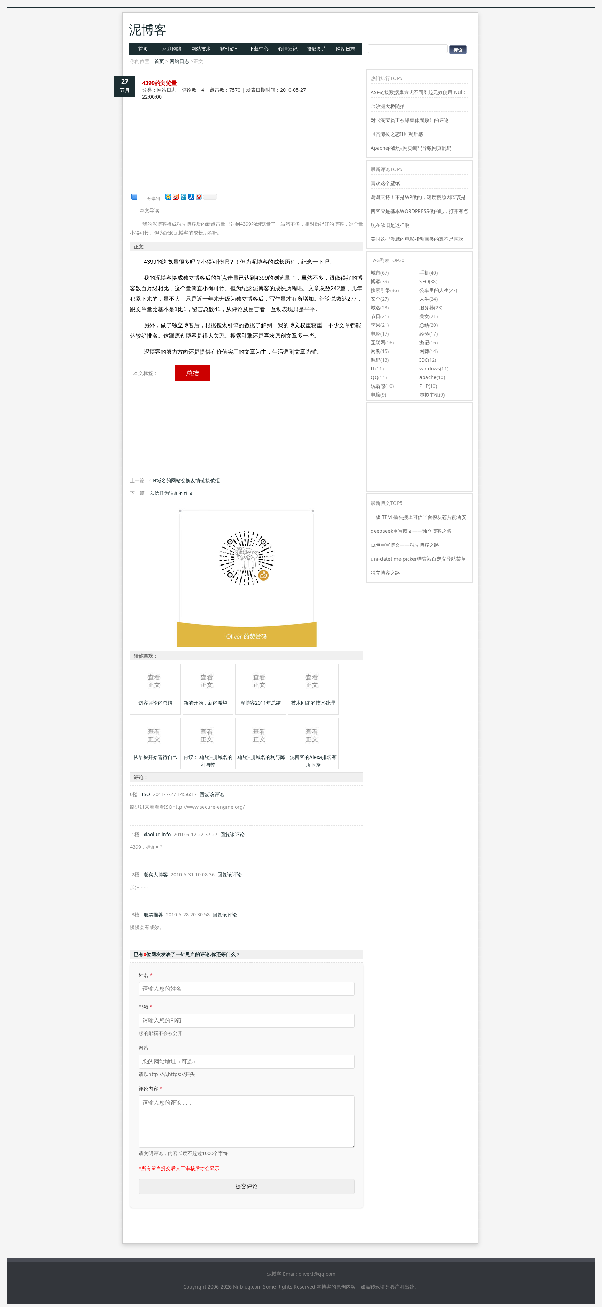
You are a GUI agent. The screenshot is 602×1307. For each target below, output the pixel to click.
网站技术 (201, 48)
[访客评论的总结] (154, 697)
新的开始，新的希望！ (208, 702)
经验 (424, 333)
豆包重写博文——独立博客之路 (405, 544)
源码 (375, 359)
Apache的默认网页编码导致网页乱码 (411, 148)
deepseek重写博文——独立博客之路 (411, 531)
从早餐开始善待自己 (155, 757)
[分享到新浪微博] (175, 196)
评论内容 (150, 1088)
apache (428, 377)
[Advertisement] (246, 124)
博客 (375, 281)
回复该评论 (212, 794)
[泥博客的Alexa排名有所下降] (312, 751)
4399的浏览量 (159, 83)
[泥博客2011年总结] (260, 697)
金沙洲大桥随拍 (388, 106)
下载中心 (259, 48)
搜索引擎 (380, 290)
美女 (424, 316)
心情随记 (288, 48)
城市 (375, 272)
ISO (146, 794)
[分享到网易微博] (198, 196)
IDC (423, 359)
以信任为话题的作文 (171, 493)
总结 (192, 373)
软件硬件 (230, 48)
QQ (374, 377)
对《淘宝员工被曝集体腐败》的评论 (410, 120)
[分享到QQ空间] (168, 196)
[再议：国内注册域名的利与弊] (207, 751)
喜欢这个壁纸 (385, 183)
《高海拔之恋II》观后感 (397, 134)
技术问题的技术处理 (313, 702)
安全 (375, 298)
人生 (424, 298)
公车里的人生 (434, 290)
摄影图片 (316, 48)
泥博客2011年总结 (260, 702)
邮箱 (146, 1006)
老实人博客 (156, 874)
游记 (424, 342)
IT (373, 368)
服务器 (426, 307)
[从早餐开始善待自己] (154, 751)
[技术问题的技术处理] (312, 697)
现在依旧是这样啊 (390, 225)
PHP (424, 386)
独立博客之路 (385, 572)
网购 (375, 351)
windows (429, 368)
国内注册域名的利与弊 (260, 757)
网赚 (424, 351)
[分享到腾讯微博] (183, 196)
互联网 (378, 342)
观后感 (378, 386)
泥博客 (148, 29)
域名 (375, 307)
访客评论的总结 (155, 702)
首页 (143, 48)
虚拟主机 (429, 394)
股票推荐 (153, 914)
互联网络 (172, 48)
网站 (143, 1047)
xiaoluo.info (157, 834)
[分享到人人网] (191, 196)
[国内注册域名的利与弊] (260, 751)
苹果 (375, 325)
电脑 (375, 394)
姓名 (146, 975)
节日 (375, 316)
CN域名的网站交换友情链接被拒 (184, 480)
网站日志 (345, 48)
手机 (424, 272)
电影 (375, 333)
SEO (424, 281)
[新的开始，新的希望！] (207, 697)
